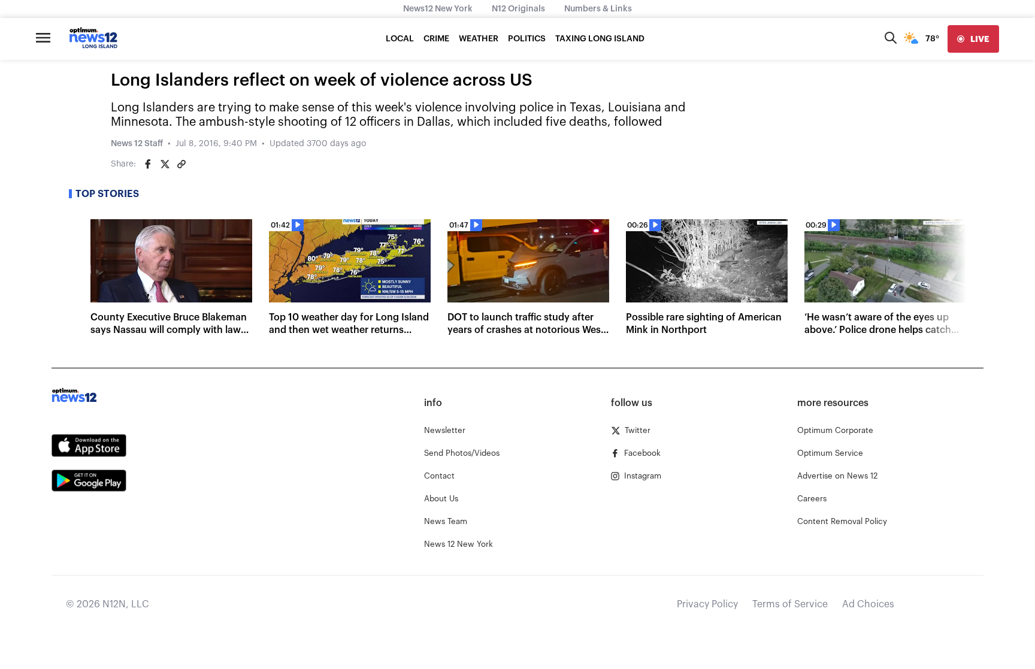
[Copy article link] (181, 164)
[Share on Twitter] (165, 164)
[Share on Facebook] (148, 164)
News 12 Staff (137, 144)
